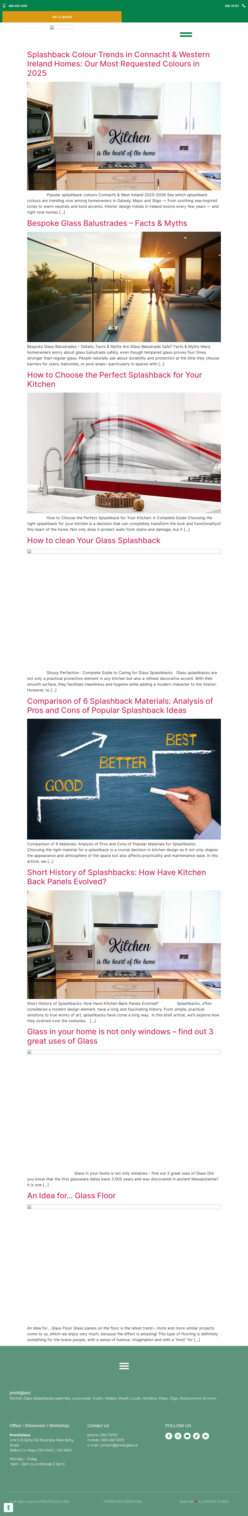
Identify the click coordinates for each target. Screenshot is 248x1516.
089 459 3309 (18, 6)
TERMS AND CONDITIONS (122, 1501)
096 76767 (232, 6)
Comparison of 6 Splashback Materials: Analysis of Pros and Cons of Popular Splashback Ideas (120, 705)
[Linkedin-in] (205, 1436)
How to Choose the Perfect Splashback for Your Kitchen (114, 379)
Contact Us (98, 1425)
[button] (124, 1366)
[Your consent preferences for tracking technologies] (8, 1507)
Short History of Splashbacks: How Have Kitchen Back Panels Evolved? (116, 877)
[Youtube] (187, 1436)
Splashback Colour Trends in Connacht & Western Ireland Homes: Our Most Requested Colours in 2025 (118, 64)
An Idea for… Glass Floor (71, 1195)
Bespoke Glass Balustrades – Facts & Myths (107, 223)
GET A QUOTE (62, 17)
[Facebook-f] (168, 1436)
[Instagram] (178, 1436)
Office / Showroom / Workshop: (40, 1425)
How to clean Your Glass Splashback (94, 540)
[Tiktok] (196, 1436)
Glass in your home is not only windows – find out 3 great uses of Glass (120, 1036)
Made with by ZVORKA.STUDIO (204, 1501)
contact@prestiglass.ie (119, 1445)
